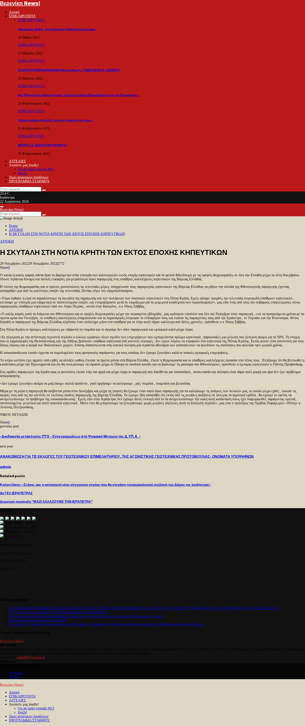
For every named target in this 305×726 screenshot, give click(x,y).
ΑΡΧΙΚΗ (7, 241)
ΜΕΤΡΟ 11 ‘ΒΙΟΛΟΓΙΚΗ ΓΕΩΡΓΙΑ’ (42, 145)
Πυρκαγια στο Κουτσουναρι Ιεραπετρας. (38, 620)
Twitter (14, 677)
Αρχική (14, 12)
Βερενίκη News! (20, 3)
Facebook (16, 673)
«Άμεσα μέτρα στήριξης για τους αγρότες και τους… (56, 120)
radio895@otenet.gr (31, 657)
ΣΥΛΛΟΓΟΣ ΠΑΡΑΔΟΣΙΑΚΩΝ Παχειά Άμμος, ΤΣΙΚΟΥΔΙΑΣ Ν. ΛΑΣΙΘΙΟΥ (69, 70)
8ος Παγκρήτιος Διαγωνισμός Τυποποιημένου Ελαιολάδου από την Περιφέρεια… (78, 95)
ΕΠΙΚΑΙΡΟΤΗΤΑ (22, 16)
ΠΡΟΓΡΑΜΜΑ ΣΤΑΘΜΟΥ (29, 181)
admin (5, 467)
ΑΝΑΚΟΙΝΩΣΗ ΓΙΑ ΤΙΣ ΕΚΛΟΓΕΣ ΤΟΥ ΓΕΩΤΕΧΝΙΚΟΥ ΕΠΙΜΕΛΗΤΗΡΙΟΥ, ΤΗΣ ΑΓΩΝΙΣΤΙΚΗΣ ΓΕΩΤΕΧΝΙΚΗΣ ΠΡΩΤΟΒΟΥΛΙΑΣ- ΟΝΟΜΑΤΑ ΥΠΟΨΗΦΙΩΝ (127, 456)
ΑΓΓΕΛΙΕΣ (17, 161)
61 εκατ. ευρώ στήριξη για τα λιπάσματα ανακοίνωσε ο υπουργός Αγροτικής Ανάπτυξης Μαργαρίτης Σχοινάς (86, 616)
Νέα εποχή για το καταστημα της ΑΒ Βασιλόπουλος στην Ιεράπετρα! (58, 612)
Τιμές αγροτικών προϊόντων (28, 177)
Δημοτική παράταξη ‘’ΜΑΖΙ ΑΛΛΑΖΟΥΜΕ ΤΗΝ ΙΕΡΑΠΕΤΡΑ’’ (46, 502)
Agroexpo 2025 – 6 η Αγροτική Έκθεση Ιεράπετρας (56, 29)
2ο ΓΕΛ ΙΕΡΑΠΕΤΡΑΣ (16, 493)
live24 (22, 173)
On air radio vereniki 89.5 (36, 169)
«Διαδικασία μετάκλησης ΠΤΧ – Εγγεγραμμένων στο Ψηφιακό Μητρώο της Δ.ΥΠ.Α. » (70, 436)
